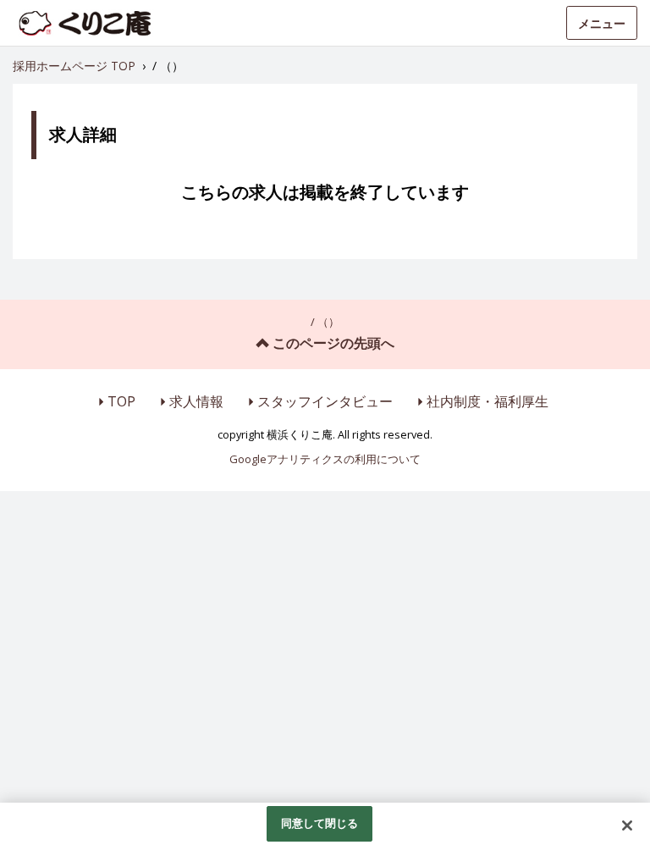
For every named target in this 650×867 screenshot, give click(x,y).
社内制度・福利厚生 (487, 401)
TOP (121, 401)
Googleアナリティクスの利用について (325, 459)
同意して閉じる (320, 823)
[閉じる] (627, 825)
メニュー (601, 23)
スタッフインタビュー (325, 401)
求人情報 (196, 401)
